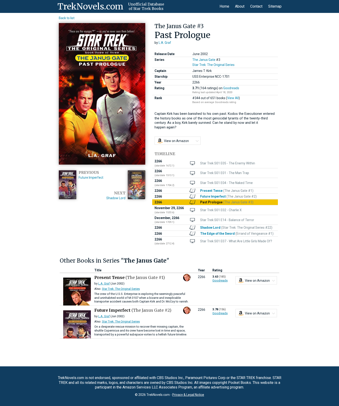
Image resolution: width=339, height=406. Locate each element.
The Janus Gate (203, 60)
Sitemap (275, 6)
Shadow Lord (115, 198)
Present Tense (129, 277)
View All (233, 98)
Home (224, 6)
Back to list (66, 18)
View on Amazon (176, 141)
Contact (256, 6)
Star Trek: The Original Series (213, 65)
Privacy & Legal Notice (188, 395)
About (239, 6)
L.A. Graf (165, 42)
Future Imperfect (91, 177)
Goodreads (231, 88)
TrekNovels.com (90, 6)
